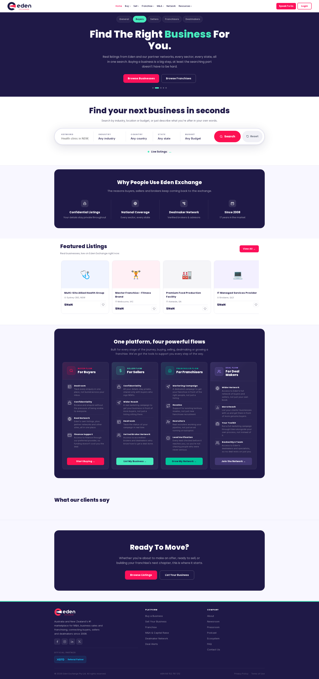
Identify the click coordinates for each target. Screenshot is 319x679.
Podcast (212, 632)
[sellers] (161, 88)
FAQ (209, 643)
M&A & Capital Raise (157, 632)
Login (304, 6)
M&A (160, 6)
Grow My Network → (184, 461)
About (210, 615)
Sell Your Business (156, 621)
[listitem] (57, 642)
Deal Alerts (151, 643)
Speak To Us (286, 6)
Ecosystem (213, 638)
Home (119, 6)
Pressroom (213, 627)
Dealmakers (193, 19)
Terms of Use (258, 673)
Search (229, 136)
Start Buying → (85, 461)
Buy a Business (154, 615)
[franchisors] (163, 88)
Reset (254, 136)
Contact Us (213, 649)
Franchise (148, 6)
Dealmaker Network (156, 638)
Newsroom (213, 621)
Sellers (154, 19)
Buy (127, 6)
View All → (249, 248)
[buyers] (157, 88)
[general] (153, 88)
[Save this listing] (91, 305)
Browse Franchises (178, 78)
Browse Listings (141, 575)
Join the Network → (234, 461)
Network (171, 6)
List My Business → (135, 461)
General (124, 19)
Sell (136, 6)
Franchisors (172, 19)
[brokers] (166, 88)
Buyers (140, 19)
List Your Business (177, 575)
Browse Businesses (141, 78)
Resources (185, 6)
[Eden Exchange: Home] (19, 6)
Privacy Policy (241, 673)
